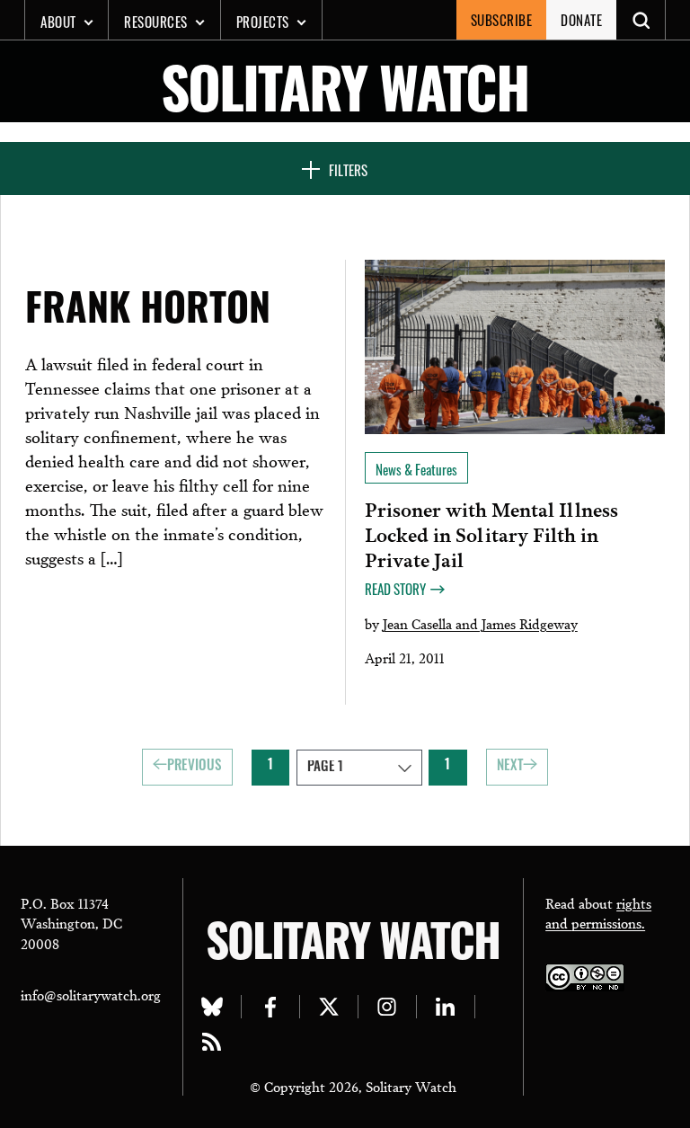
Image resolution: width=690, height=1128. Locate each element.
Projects (262, 21)
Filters (348, 170)
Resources (156, 21)
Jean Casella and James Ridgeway (480, 623)
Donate (581, 20)
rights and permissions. (598, 913)
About (58, 21)
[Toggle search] (641, 20)
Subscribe (502, 20)
